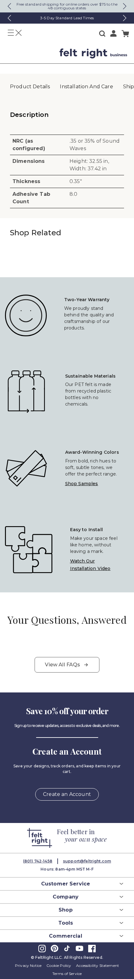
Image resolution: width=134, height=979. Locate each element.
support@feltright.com (87, 861)
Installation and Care (86, 87)
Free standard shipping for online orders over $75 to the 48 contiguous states (67, 6)
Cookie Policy (58, 965)
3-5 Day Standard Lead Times (67, 18)
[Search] (102, 33)
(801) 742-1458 (37, 861)
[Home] (30, 53)
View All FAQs (62, 665)
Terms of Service (67, 973)
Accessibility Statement (97, 965)
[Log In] (113, 33)
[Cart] (125, 33)
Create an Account (67, 794)
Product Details (30, 87)
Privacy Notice (28, 965)
